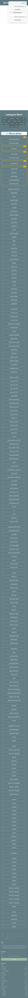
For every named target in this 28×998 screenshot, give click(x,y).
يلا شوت (14, 573)
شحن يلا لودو (14, 473)
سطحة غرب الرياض (14, 667)
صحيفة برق (14, 172)
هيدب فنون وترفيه (14, 368)
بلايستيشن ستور (14, 488)
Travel (11, 126)
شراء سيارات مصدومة (14, 697)
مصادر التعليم (14, 350)
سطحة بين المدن (14, 656)
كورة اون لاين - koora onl (14, 783)
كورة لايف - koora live (14, 888)
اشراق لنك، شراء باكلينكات (14, 324)
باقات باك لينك (14, 320)
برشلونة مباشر (14, 584)
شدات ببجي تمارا (14, 381)
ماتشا (14, 514)
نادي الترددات (14, 256)
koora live (14, 765)
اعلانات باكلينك (14, 568)
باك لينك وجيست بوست (14, 346)
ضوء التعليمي (14, 169)
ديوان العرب (14, 556)
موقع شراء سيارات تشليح (14, 689)
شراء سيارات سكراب (14, 682)
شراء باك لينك (14, 309)
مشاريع (14, 560)
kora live (14, 803)
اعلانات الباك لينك (14, 327)
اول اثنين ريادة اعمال (14, 139)
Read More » (6, 41)
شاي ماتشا (14, 518)
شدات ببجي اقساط (14, 377)
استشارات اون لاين (14, 259)
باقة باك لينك (14, 154)
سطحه (14, 652)
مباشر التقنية (14, 289)
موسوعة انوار (14, 300)
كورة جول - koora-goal (14, 753)
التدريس (14, 331)
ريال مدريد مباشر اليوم (14, 726)
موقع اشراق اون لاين (14, 180)
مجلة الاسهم (14, 211)
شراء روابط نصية (14, 316)
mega (20, 121)
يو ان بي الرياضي (14, 357)
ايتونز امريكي (14, 396)
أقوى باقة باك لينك (14, 545)
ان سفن (14, 196)
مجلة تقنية (14, 353)
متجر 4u (14, 436)
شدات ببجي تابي (14, 388)
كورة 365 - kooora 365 (14, 790)
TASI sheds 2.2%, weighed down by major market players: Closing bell (14, 24)
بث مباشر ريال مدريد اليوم (14, 717)
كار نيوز (14, 230)
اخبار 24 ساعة (14, 364)
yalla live (14, 741)
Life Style (14, 121)
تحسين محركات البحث (14, 158)
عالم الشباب (14, 149)
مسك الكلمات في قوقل (14, 189)
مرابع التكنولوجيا (14, 200)
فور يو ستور (14, 433)
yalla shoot (14, 577)
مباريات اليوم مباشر (14, 580)
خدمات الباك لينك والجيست (14, 527)
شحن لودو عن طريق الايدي (14, 477)
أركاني (14, 285)
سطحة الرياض (14, 649)
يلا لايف (14, 720)
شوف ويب (14, 207)
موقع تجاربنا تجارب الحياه (14, 553)
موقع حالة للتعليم (14, 361)
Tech (16, 123)
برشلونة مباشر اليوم (14, 730)
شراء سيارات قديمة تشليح (14, 700)
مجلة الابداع (14, 252)
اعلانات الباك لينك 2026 (14, 342)
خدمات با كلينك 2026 (14, 549)
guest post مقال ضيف (14, 531)
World (16, 126)
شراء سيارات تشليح (14, 686)
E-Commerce (11, 118)
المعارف (14, 263)
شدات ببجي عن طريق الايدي (14, 440)
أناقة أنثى (14, 237)
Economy (4, 19)
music (24, 121)
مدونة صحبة (14, 293)
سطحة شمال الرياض (14, 663)
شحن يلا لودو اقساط (14, 403)
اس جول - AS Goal (14, 794)
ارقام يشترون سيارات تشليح (14, 693)
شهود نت (14, 281)
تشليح (14, 678)
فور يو (14, 462)
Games (4, 121)
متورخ (14, 241)
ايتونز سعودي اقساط (14, 399)
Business (5, 118)
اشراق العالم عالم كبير (14, 335)
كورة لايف (14, 807)
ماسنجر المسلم (14, 163)
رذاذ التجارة (14, 274)
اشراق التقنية (14, 193)
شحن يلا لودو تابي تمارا (14, 447)
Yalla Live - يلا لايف (14, 779)
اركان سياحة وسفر (14, 184)
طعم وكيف (14, 278)
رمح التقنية (14, 270)
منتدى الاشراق (14, 339)
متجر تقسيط (14, 418)
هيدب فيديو (14, 267)
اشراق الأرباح (14, 304)
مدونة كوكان (14, 222)
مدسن (14, 244)
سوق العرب (14, 534)
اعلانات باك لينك (14, 564)
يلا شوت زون (14, 919)
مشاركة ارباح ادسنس (14, 143)
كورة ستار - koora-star (14, 750)
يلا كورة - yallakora (14, 787)
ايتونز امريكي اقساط (14, 455)
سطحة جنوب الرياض (14, 671)
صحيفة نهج (14, 226)
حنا (14, 510)
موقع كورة (14, 853)
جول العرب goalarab (14, 713)
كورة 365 (14, 706)
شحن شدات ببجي (14, 466)
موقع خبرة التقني (14, 233)
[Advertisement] (14, 94)
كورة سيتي (14, 709)
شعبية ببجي (14, 481)
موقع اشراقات (14, 176)
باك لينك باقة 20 (14, 538)
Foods (23, 118)
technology (22, 123)
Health (9, 121)
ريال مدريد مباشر (14, 588)
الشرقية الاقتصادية (14, 215)
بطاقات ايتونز (14, 484)
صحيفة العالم (14, 372)
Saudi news (6, 123)
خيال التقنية (14, 204)
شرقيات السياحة (14, 296)
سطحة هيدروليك (14, 660)
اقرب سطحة (14, 674)
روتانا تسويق (14, 248)
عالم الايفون (14, 219)
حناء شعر (14, 507)
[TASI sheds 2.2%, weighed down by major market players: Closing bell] (14, 31)
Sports (12, 123)
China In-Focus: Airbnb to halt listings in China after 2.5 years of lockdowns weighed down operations (13, 54)
